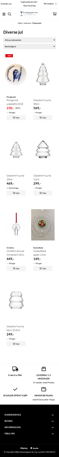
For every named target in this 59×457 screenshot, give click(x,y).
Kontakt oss (6, 4)
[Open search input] (9, 14)
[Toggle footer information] (53, 415)
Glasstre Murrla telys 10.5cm (15, 328)
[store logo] (29, 14)
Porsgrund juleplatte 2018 (15, 102)
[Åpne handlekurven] (55, 14)
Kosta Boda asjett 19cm (39, 252)
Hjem (20, 23)
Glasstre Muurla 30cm (42, 102)
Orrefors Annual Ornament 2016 (15, 252)
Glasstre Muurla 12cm (42, 177)
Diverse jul (37, 23)
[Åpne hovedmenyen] (4, 14)
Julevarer (28, 23)
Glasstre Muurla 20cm (15, 177)
